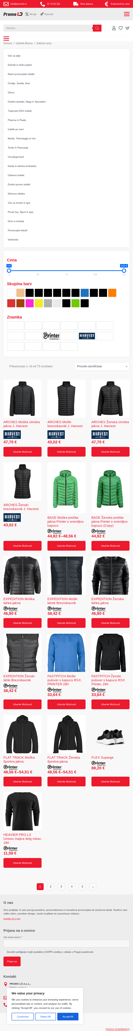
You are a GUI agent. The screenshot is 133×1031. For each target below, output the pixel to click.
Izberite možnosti (22, 451)
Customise (23, 1016)
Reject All (46, 1016)
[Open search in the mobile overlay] (52, 28)
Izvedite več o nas (11, 919)
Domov (7, 43)
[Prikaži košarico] (127, 28)
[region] (45, 1006)
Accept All (68, 1016)
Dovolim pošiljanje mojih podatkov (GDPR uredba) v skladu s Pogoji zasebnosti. (50, 952)
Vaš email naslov (12, 937)
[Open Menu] (127, 14)
